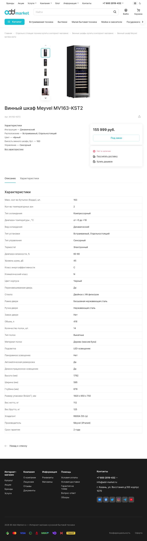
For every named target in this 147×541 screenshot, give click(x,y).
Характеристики (29, 178)
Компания (29, 471)
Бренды (9, 489)
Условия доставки (70, 481)
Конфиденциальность (119, 533)
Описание (10, 178)
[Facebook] (106, 499)
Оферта (138, 533)
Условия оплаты (69, 477)
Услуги (8, 493)
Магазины (47, 481)
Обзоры (65, 497)
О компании (29, 477)
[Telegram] (125, 499)
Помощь (66, 471)
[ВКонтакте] (99, 499)
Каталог (9, 480)
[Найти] (114, 11)
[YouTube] (131, 499)
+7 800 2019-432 (112, 3)
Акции (8, 484)
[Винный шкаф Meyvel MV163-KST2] (79, 71)
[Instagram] (118, 499)
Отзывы (27, 486)
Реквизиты (47, 477)
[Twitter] (112, 499)
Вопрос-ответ (68, 493)
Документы (29, 490)
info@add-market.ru (107, 482)
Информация (49, 471)
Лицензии (28, 481)
